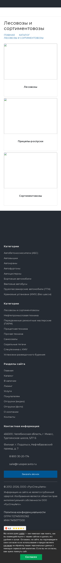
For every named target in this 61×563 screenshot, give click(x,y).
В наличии (10, 380)
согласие (8, 545)
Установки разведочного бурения (24, 354)
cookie (21, 533)
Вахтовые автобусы (15, 284)
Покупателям (12, 396)
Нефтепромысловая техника (21, 315)
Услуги (8, 391)
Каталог (8, 375)
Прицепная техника (16, 328)
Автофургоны (12, 268)
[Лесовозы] (30, 70)
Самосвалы (11, 339)
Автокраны (10, 263)
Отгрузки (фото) (13, 406)
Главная (8, 370)
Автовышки (11, 258)
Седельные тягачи (15, 344)
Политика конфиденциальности (25, 512)
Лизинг (8, 386)
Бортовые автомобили (17, 278)
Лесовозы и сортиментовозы (21, 310)
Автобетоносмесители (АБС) (21, 253)
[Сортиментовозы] (30, 179)
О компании (11, 411)
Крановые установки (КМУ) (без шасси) (28, 294)
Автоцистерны (12, 273)
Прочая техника (13, 333)
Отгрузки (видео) (14, 401)
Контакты (9, 416)
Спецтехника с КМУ (16, 349)
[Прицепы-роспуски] (30, 124)
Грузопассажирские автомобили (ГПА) (27, 289)
